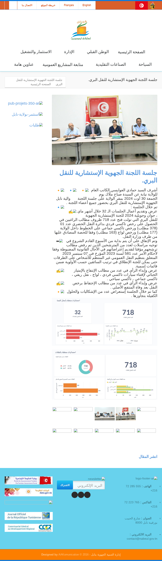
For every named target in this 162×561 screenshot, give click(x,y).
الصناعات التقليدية (111, 64)
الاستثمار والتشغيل (35, 51)
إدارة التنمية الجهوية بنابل (105, 554)
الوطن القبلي (98, 51)
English (86, 5)
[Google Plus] (75, 495)
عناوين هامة (24, 64)
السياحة (145, 64)
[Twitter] (81, 495)
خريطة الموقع (48, 5)
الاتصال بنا (27, 5)
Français (69, 5)
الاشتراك (65, 485)
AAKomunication (68, 554)
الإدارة (69, 51)
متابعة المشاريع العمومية (63, 64)
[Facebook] (87, 495)
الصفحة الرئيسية (131, 52)
